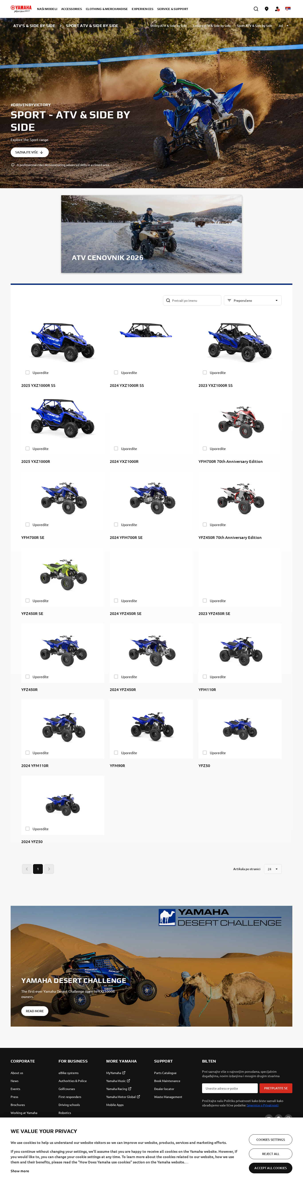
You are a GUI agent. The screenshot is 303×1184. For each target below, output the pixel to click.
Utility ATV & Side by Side (168, 25)
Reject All (270, 1154)
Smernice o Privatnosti (263, 1105)
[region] (151, 1150)
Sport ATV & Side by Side (254, 25)
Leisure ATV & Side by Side (212, 25)
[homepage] (21, 9)
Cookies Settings (270, 1139)
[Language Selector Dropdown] (287, 8)
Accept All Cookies (270, 1168)
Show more (20, 1170)
